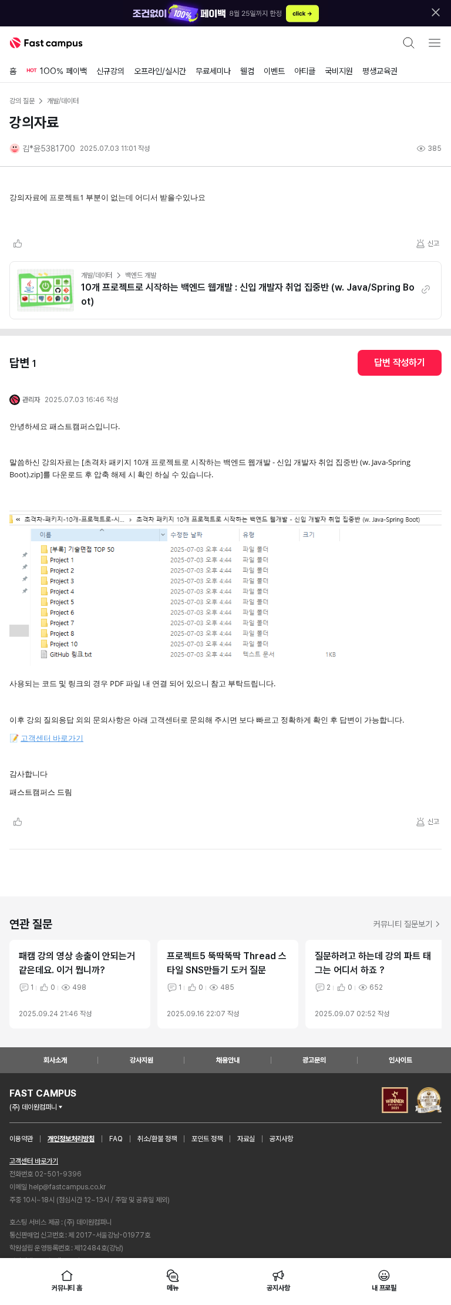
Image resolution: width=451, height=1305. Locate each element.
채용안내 (228, 1060)
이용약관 (21, 1139)
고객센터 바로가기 (52, 738)
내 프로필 (384, 1288)
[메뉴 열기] (435, 43)
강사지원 (141, 1060)
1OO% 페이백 (63, 71)
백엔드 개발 (140, 275)
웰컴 (247, 71)
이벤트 (274, 71)
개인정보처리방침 (71, 1139)
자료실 (246, 1139)
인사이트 (400, 1060)
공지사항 (281, 1139)
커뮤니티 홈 (67, 1288)
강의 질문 (21, 101)
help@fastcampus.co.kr (67, 1187)
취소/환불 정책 (157, 1139)
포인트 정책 (207, 1139)
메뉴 (173, 1288)
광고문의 (314, 1060)
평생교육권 (380, 71)
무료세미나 (213, 71)
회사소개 (55, 1060)
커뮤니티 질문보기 (402, 924)
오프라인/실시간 (160, 71)
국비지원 (339, 71)
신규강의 (110, 71)
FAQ (116, 1139)
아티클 (304, 71)
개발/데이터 (96, 275)
